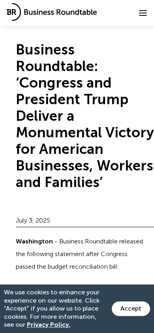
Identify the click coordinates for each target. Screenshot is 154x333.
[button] (143, 13)
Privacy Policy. (48, 324)
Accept (130, 308)
